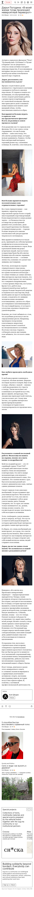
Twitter (28, 888)
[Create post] (21, 2)
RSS (31, 888)
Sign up (6, 885)
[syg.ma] (3, 2)
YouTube (24, 888)
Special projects (9, 809)
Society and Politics (8, 763)
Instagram (18, 888)
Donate (8, 2)
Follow (12, 698)
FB (13, 888)
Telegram (10, 888)
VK (15, 888)
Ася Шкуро (5, 15)
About (13, 885)
